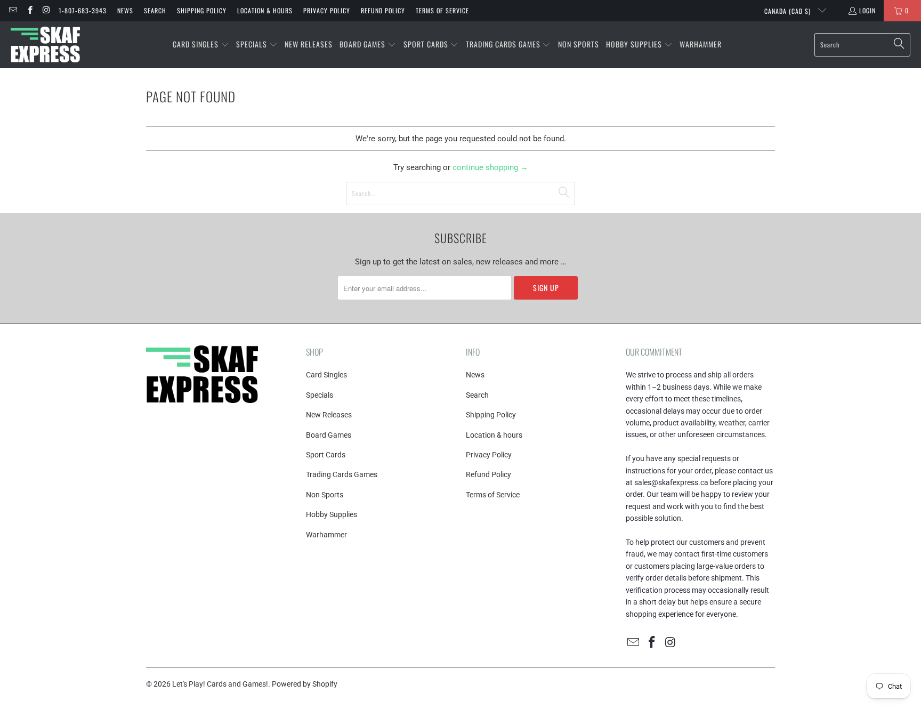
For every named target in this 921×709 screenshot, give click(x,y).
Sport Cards (325, 454)
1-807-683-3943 (83, 10)
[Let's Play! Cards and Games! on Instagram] (46, 10)
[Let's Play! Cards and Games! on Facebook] (29, 10)
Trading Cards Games (341, 474)
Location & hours (265, 10)
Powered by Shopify (304, 684)
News (125, 10)
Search (155, 10)
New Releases (329, 414)
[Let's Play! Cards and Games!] (45, 45)
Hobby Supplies (331, 514)
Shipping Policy (202, 10)
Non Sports (324, 494)
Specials (319, 395)
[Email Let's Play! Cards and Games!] (12, 10)
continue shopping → (490, 167)
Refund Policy (383, 10)
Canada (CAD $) (788, 10)
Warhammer (326, 534)
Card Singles (326, 374)
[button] (201, 44)
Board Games (328, 435)
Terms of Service (442, 10)
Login (867, 10)
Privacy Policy (326, 10)
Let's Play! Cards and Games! (220, 684)
